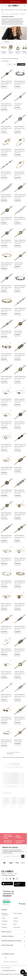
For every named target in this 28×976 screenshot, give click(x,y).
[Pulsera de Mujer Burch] (20, 369)
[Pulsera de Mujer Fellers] (20, 573)
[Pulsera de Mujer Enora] (7, 255)
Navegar (4, 909)
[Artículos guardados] (22, 5)
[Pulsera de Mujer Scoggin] (7, 96)
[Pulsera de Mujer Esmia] (7, 551)
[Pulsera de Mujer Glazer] (20, 619)
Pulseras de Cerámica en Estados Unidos (13, 757)
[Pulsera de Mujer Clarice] (7, 437)
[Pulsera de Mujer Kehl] (7, 74)
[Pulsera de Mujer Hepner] (20, 664)
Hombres (4, 924)
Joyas (7, 13)
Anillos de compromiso (5, 914)
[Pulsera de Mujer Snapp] (20, 142)
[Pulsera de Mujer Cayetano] (7, 165)
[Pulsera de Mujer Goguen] (7, 642)
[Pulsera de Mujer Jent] (7, 732)
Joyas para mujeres (14, 13)
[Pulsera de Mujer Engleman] (20, 528)
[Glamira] (13, 5)
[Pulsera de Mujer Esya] (20, 551)
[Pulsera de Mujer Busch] (7, 392)
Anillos (3, 918)
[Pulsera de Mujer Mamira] (7, 142)
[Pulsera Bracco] (20, 96)
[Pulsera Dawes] (20, 460)
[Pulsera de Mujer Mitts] (20, 278)
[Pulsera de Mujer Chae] (7, 414)
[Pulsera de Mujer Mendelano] (7, 278)
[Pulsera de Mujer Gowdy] (20, 642)
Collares (15, 918)
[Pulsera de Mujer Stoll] (7, 210)
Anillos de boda (17, 913)
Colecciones (16, 927)
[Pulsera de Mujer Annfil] (20, 233)
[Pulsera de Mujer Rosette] (20, 119)
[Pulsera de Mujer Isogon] (7, 710)
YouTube (13, 878)
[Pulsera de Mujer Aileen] (20, 301)
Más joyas (4, 927)
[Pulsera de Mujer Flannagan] (20, 210)
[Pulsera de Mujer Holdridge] (20, 687)
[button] (10, 70)
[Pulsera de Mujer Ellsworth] (7, 505)
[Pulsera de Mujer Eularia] (7, 573)
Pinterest (10, 878)
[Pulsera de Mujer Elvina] (20, 505)
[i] (9, 60)
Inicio (3, 13)
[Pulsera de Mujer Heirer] (7, 664)
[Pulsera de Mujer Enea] (7, 528)
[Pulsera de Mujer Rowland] (7, 119)
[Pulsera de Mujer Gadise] (7, 596)
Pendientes (5, 921)
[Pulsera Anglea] (20, 324)
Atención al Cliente (8, 936)
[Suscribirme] (22, 856)
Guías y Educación (7, 945)
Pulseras (15, 921)
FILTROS (22, 64)
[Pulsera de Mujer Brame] (7, 346)
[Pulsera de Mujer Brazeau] (20, 346)
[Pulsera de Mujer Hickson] (7, 687)
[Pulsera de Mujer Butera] (20, 392)
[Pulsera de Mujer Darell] (7, 460)
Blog (17, 878)
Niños (15, 924)
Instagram (6, 878)
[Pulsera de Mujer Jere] (20, 74)
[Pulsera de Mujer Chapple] (20, 414)
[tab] (6, 41)
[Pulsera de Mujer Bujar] (7, 369)
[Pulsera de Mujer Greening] (7, 301)
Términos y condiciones (10, 961)
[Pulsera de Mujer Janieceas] (20, 710)
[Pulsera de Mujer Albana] (7, 324)
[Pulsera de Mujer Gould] (20, 187)
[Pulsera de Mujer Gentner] (7, 619)
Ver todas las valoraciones (8, 875)
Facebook (3, 878)
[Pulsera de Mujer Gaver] (20, 596)
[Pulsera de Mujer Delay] (7, 483)
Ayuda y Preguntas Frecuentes (11, 940)
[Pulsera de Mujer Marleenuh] (7, 187)
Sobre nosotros (6, 931)
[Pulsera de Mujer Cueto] (20, 437)
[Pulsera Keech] (20, 732)
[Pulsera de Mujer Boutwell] (7, 233)
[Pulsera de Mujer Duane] (20, 483)
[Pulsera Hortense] (20, 255)
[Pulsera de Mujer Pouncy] (20, 165)
